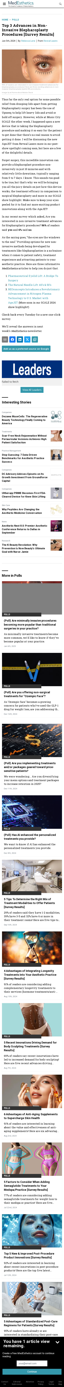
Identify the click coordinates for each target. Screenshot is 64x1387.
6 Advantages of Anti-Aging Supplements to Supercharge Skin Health (31, 1116)
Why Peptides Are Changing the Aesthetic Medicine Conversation (22, 511)
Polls (15, 19)
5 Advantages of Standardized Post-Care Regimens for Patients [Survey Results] (30, 1323)
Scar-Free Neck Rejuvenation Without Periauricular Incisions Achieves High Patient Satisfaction (24, 439)
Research (6, 541)
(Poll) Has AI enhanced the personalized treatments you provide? (30, 836)
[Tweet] (27, 339)
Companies (7, 412)
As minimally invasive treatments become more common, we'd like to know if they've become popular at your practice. (31, 637)
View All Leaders (32, 390)
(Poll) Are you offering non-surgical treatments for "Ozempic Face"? (27, 694)
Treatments (7, 432)
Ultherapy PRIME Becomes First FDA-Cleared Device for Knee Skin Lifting (24, 495)
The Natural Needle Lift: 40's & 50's (29, 284)
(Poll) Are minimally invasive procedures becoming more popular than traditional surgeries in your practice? (30, 624)
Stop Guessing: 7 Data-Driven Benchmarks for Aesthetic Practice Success (23, 458)
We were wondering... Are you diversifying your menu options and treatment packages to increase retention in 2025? (31, 780)
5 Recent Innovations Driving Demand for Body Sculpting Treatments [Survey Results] (30, 1046)
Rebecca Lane (28, 41)
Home (5, 19)
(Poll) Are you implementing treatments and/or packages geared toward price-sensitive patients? (30, 767)
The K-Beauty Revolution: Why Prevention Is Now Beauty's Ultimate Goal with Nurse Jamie (23, 548)
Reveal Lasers (50, 41)
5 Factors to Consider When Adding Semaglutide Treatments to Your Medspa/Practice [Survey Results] (27, 1185)
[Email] (5, 339)
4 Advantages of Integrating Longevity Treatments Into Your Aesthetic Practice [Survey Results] (30, 974)
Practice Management (11, 451)
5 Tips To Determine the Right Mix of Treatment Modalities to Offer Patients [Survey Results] (29, 903)
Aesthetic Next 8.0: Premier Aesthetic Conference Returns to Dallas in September (24, 529)
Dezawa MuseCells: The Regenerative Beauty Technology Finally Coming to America (24, 420)
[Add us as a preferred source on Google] (35, 339)
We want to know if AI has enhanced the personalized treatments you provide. (29, 846)
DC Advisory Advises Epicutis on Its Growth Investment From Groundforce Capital (25, 477)
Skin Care (6, 505)
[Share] (12, 339)
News (4, 522)
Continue (32, 1371)
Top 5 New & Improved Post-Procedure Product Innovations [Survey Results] (29, 1255)
